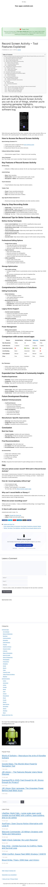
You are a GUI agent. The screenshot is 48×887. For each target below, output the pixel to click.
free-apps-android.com (24, 6)
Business (5, 636)
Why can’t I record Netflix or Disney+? (15, 89)
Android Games (6, 678)
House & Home (6, 649)
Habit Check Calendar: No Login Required (19, 840)
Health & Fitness (7, 646)
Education (5, 640)
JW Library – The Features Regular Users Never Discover (22, 773)
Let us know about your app (30, 548)
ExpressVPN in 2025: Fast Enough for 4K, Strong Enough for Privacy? (23, 781)
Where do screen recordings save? (15, 90)
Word (4, 713)
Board (4, 689)
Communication (7, 638)
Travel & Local (6, 672)
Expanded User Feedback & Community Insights (15, 73)
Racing (4, 702)
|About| (7, 870)
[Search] (22, 801)
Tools (4, 670)
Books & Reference (7, 634)
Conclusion (8, 81)
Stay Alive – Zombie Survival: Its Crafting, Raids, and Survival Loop (22, 847)
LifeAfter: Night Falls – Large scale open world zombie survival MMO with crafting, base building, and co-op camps (23, 815)
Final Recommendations (12, 83)
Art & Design (6, 631)
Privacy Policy (21, 548)
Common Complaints (11, 75)
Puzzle (4, 700)
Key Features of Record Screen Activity (14, 58)
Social (4, 666)
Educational (6, 695)
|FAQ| (3, 870)
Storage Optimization (11, 65)
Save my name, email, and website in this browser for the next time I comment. (23, 587)
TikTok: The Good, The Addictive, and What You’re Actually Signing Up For (22, 528)
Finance (5, 644)
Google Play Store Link (15, 515)
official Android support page (23, 489)
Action (4, 681)
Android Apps (5, 629)
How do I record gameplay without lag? (16, 87)
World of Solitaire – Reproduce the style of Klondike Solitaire (24, 757)
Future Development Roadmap (12, 77)
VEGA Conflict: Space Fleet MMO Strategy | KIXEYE (24, 854)
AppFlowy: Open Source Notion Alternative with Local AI (22, 824)
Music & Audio (6, 655)
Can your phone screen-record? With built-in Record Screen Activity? (22, 86)
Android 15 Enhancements (12, 78)
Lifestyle (5, 651)
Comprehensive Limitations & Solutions (13, 66)
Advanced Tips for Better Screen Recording (15, 61)
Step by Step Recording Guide (12, 60)
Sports (4, 668)
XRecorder (35, 340)
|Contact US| (12, 870)
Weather (5, 676)
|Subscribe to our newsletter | (9, 874)
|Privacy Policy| (14, 879)
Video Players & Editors (9, 674)
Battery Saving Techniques (12, 62)
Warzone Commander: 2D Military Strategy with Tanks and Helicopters (22, 833)
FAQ (7, 85)
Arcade (5, 687)
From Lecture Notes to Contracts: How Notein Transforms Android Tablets (22, 526)
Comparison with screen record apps (13, 71)
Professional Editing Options (13, 64)
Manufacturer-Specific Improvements (15, 79)
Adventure (5, 683)
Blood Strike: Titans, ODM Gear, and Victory (20, 860)
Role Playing (6, 704)
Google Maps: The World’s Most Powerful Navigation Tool (19, 765)
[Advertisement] (24, 17)
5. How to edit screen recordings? (15, 91)
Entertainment (6, 642)
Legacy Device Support (12, 69)
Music (4, 698)
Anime (4, 685)
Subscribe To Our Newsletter (24, 545)
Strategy (5, 710)
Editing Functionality (11, 67)
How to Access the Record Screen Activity (14, 57)
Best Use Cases (10, 82)
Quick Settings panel (29, 144)
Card (4, 691)
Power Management (11, 70)
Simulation (5, 706)
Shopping (5, 663)
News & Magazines (8, 657)
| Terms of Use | (6, 879)
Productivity (6, 661)
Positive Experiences (11, 74)
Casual (4, 693)
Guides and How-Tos (9, 524)
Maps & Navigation (7, 653)
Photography (6, 659)
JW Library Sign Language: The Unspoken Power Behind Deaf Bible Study (23, 789)
